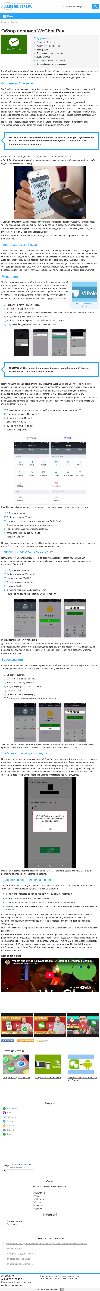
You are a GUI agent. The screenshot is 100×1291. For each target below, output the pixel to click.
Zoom (9, 1134)
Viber (9, 1113)
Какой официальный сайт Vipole (84, 304)
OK (62, 1289)
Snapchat (11, 1126)
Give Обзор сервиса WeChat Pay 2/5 (40, 1041)
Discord (10, 1130)
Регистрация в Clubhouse (18, 1259)
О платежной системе (46, 42)
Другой (38, 1208)
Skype (10, 1121)
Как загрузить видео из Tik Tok (20, 1254)
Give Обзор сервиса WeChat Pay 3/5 (42, 1041)
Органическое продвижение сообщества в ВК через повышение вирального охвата (46, 1244)
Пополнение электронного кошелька (52, 53)
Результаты (12, 1224)
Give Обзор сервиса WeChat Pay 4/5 (44, 1041)
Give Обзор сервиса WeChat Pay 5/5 (46, 1041)
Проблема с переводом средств (50, 60)
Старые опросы (14, 1221)
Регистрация (42, 49)
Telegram (11, 1117)
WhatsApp (12, 1108)
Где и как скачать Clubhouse (19, 1264)
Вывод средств (43, 57)
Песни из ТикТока (14, 1249)
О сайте (17, 1282)
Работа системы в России (48, 46)
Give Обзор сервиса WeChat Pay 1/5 (38, 1041)
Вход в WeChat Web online (48, 1077)
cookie (56, 1289)
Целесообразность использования (51, 64)
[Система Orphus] (18, 1172)
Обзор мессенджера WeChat (16, 1077)
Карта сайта (7, 1282)
